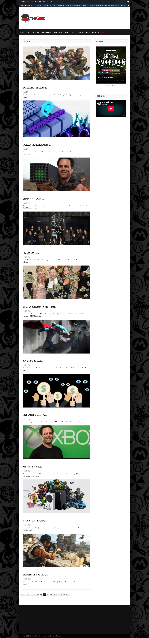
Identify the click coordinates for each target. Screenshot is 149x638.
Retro (87, 32)
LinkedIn (42, 2)
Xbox (66, 32)
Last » (67, 594)
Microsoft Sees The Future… (34, 520)
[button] (107, 86)
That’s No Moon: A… (31, 252)
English (104, 32)
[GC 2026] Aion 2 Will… (104, 77)
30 (34, 594)
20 (31, 594)
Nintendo (57, 32)
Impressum (44, 636)
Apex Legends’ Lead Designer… (35, 87)
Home (22, 32)
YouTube (50, 2)
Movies (94, 32)
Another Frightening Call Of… (35, 574)
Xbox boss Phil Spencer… (33, 198)
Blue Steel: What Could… (33, 360)
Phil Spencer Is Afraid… (32, 466)
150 (58, 594)
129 (38, 594)
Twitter (33, 2)
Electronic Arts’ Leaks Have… (35, 414)
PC (73, 32)
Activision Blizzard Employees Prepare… (39, 306)
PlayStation (45, 32)
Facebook (24, 2)
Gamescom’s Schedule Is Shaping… (37, 144)
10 (28, 594)
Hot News (99, 41)
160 (61, 594)
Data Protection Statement (54, 636)
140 (54, 594)
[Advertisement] (91, 17)
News (28, 32)
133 (51, 594)
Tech (79, 32)
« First (22, 594)
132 (48, 594)
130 (41, 594)
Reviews (36, 32)
